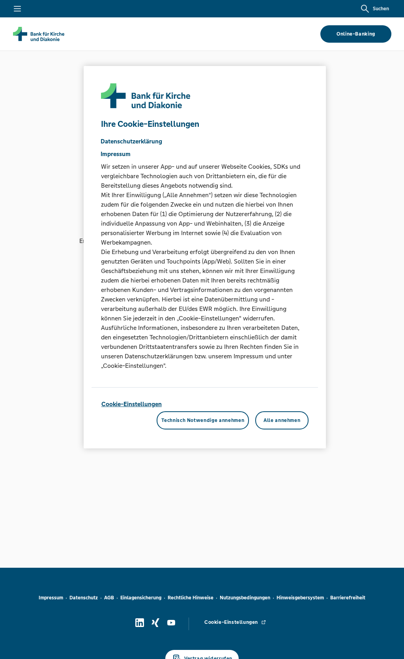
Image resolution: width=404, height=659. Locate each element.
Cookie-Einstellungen (131, 404)
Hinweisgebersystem (300, 598)
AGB (109, 598)
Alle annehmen (282, 420)
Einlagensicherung (140, 598)
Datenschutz (83, 598)
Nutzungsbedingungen (245, 598)
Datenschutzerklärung (131, 141)
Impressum (51, 598)
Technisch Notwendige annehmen (202, 420)
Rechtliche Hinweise (190, 598)
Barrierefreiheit (347, 598)
